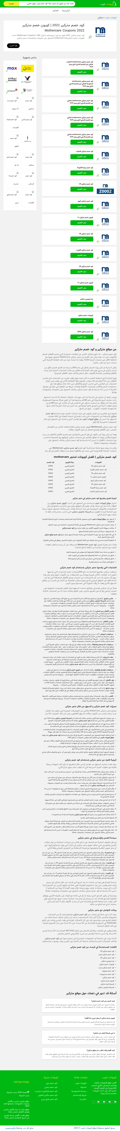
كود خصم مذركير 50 (86, 266)
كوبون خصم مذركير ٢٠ (85, 217)
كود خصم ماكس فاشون (47, 1095)
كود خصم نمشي (50, 1087)
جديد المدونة (24, 1095)
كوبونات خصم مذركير (85, 315)
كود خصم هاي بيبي (49, 1099)
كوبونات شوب (80, 1083)
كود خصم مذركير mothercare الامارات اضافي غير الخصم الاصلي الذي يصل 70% (79, 64)
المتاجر (55, 10)
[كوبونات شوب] (108, 3)
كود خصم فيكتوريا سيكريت (46, 1091)
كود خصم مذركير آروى (85, 201)
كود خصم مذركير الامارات (84, 151)
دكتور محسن (10, 1128)
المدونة (83, 1087)
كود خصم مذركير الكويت (84, 250)
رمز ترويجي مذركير (86, 299)
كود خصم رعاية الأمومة (85, 168)
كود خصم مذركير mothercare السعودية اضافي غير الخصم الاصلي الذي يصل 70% (81, 83)
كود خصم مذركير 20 (86, 184)
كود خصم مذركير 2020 (85, 332)
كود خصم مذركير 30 (86, 234)
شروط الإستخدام (79, 1095)
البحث (11, 3)
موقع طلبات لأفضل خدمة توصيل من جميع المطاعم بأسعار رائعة (16, 1116)
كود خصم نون (51, 1083)
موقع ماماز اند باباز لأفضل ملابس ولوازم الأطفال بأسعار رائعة (16, 1110)
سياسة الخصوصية (79, 1091)
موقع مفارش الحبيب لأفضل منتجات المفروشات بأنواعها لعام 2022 (16, 1103)
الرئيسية (66, 10)
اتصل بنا (83, 1099)
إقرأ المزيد (13, 45)
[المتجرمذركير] (100, 32)
